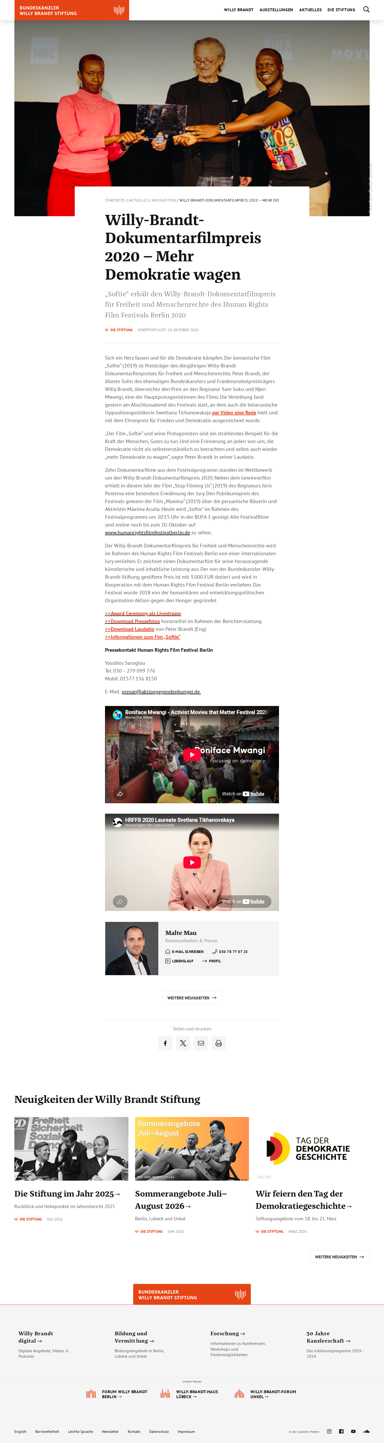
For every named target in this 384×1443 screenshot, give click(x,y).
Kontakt (134, 1431)
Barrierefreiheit (47, 1431)
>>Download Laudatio (129, 629)
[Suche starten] (363, 10)
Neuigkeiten (164, 200)
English (20, 1431)
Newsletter (110, 1431)
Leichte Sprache (80, 1431)
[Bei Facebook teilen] (165, 1043)
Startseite (115, 200)
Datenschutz (159, 1431)
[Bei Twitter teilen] (183, 1043)
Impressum (186, 1431)
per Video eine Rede (234, 412)
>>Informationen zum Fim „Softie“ (143, 636)
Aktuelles (139, 200)
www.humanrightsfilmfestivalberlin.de (147, 532)
